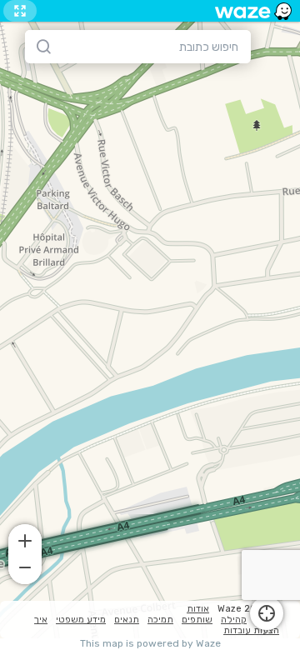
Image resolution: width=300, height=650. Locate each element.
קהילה (234, 619)
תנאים (126, 619)
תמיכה (160, 619)
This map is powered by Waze (150, 643)
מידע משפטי (81, 619)
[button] (25, 539)
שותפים (197, 619)
